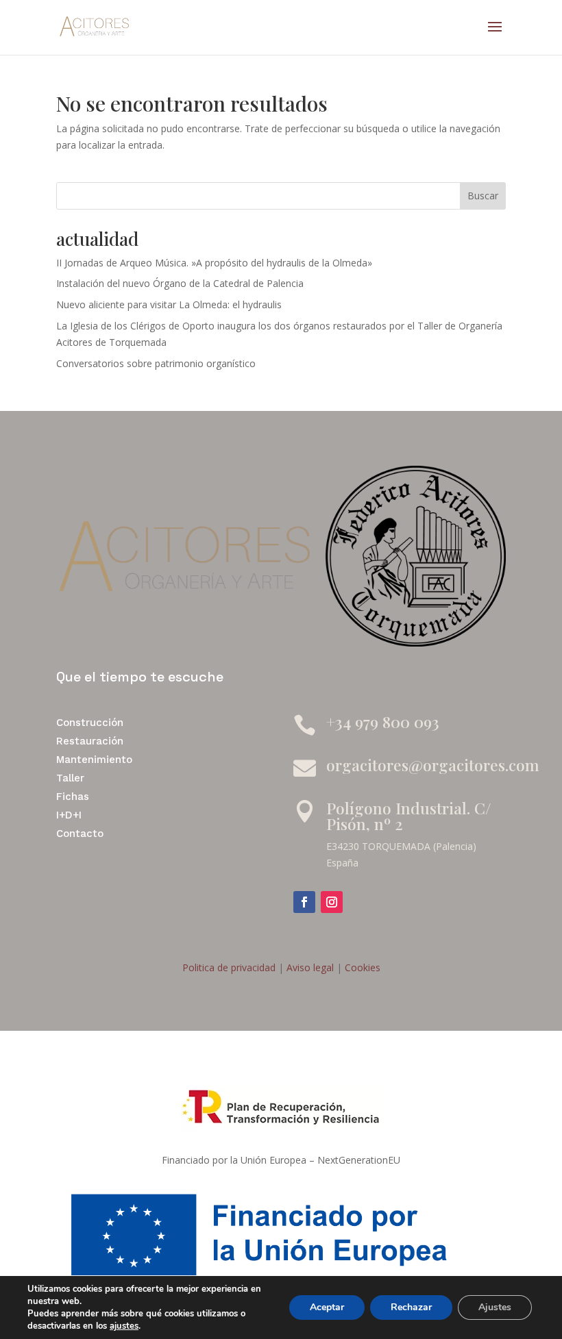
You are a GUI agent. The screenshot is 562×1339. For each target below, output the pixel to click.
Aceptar (327, 1307)
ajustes (124, 1326)
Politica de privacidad (229, 967)
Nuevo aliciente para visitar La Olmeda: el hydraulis (169, 304)
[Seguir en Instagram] (332, 902)
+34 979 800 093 (382, 721)
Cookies (361, 967)
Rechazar (411, 1307)
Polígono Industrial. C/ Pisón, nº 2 (408, 815)
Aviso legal (309, 967)
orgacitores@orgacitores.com (432, 764)
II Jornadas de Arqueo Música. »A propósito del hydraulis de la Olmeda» (214, 262)
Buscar (482, 195)
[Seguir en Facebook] (304, 902)
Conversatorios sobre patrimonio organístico (156, 363)
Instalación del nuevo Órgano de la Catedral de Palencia (180, 283)
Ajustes (494, 1307)
